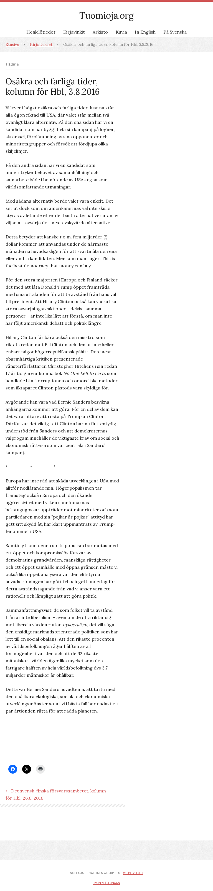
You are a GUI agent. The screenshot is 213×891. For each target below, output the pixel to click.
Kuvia (121, 32)
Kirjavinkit (74, 32)
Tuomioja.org (106, 15)
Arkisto (100, 32)
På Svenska (175, 32)
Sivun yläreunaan (106, 883)
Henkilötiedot (40, 32)
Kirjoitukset (41, 44)
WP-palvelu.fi (133, 873)
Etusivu (12, 44)
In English (145, 32)
